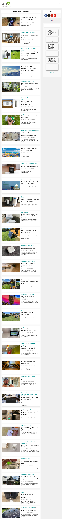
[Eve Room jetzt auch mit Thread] (11, 169)
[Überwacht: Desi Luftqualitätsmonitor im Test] (11, 333)
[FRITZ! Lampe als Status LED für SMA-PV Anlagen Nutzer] (11, 185)
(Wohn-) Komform (24, 163)
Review (33, 15)
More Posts (52, 72)
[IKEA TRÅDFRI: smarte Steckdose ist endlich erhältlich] (11, 447)
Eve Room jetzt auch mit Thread (29, 166)
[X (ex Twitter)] (48, 15)
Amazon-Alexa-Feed (25, 48)
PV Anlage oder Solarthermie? (29, 510)
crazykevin (31, 250)
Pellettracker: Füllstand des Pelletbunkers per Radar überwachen (28, 265)
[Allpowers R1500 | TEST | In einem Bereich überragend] (11, 21)
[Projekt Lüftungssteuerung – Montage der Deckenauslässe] (11, 349)
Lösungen (29, 15)
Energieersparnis (32, 343)
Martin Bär (31, 39)
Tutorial (33, 32)
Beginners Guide (33, 441)
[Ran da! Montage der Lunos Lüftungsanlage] (11, 365)
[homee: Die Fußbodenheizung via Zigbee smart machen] (11, 431)
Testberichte (29, 3)
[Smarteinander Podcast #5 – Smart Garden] (11, 316)
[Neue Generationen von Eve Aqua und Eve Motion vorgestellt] (11, 54)
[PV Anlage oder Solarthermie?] (11, 513)
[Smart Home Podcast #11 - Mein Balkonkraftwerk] (11, 234)
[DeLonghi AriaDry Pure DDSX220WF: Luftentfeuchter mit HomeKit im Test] (11, 497)
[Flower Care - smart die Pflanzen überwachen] (11, 87)
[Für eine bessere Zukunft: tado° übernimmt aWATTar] (11, 152)
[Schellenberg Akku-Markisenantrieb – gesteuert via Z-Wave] (11, 284)
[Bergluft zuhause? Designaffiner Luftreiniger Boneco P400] (11, 218)
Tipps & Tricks (28, 32)
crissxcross (33, 21)
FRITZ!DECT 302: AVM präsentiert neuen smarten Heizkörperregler (28, 102)
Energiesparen (24, 15)
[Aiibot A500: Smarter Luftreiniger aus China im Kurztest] (11, 202)
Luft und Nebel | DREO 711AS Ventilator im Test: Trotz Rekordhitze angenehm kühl (51, 46)
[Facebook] (45, 15)
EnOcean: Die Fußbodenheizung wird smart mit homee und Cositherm (29, 412)
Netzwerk (23, 32)
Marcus (31, 55)
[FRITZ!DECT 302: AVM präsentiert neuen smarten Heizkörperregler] (11, 103)
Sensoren (34, 48)
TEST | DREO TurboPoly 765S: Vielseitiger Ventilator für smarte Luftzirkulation (52, 32)
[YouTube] (55, 15)
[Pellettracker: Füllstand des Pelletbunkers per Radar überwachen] (11, 267)
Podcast (29, 228)
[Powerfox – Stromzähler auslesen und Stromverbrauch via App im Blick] (11, 464)
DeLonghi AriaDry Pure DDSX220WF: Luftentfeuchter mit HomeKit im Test (30, 496)
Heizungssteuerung (33, 97)
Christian (33, 401)
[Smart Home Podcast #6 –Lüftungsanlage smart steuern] (11, 300)
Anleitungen (38, 3)
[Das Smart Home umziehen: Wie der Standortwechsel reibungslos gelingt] (11, 38)
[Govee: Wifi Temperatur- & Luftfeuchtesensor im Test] (11, 251)
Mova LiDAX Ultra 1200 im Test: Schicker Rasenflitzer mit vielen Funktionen (52, 60)
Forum (55, 3)
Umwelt (22, 50)
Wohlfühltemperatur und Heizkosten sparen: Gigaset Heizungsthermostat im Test (28, 134)
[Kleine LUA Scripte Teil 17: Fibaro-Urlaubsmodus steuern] (11, 398)
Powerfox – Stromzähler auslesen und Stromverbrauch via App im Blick (30, 461)
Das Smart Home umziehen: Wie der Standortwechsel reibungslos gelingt (29, 35)
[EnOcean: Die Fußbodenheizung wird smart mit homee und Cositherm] (11, 415)
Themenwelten (47, 3)
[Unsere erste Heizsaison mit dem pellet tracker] (11, 120)
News (31, 48)
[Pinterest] (51, 15)
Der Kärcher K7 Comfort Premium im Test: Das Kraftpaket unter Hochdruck (52, 53)
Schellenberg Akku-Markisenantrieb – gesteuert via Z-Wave (29, 281)
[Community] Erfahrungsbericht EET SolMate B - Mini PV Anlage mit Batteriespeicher (29, 478)
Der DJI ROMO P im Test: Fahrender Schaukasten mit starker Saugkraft (52, 39)
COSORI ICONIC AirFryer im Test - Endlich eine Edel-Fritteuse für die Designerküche (51, 67)
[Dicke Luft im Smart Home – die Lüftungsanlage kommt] (11, 382)
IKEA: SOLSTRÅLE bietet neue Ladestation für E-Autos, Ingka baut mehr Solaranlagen (29, 68)
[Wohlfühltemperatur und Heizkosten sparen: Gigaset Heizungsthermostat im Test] (11, 136)
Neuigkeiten (21, 3)
